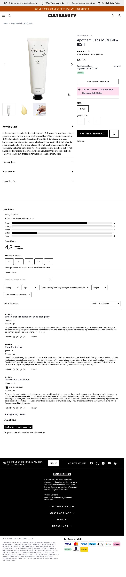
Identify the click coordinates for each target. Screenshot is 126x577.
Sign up (53, 463)
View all (117, 66)
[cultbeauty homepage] (62, 15)
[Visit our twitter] (97, 463)
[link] (113, 15)
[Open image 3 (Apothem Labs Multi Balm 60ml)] (39, 109)
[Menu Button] (3, 15)
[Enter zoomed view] (69, 95)
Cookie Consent (51, 495)
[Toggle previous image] (4, 64)
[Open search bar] (9, 15)
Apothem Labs (84, 36)
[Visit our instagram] (103, 463)
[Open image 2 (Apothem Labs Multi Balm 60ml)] (24, 109)
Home (5, 23)
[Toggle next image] (72, 64)
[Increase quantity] (97, 121)
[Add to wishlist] (114, 134)
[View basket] (119, 15)
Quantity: (82, 116)
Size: (79, 103)
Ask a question (97, 54)
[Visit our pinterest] (115, 463)
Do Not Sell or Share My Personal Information (58, 499)
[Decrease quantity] (81, 121)
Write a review (83, 54)
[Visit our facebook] (91, 463)
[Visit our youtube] (109, 463)
